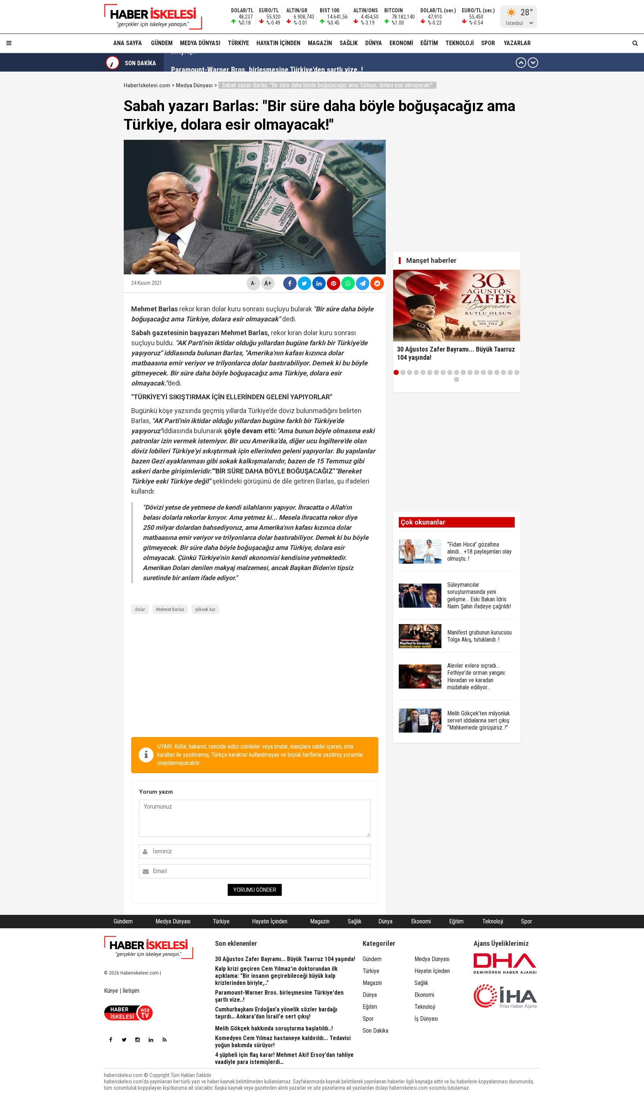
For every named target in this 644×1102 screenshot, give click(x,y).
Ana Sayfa (127, 43)
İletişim (131, 990)
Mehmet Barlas (170, 609)
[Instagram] (137, 1039)
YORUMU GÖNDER (254, 890)
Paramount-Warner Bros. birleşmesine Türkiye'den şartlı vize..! (267, 62)
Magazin (320, 43)
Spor (488, 43)
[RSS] (164, 1039)
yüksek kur (205, 609)
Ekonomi (401, 43)
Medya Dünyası (200, 43)
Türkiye (238, 43)
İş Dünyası (426, 1018)
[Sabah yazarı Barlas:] (148, 17)
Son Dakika (375, 1030)
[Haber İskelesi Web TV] (128, 1018)
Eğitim (429, 43)
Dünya (373, 43)
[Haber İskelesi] (148, 948)
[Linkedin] (151, 1039)
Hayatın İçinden (278, 43)
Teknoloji (459, 43)
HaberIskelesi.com (147, 85)
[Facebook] (110, 1039)
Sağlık (349, 43)
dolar (140, 609)
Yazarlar (517, 43)
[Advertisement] (88, 191)
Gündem (162, 43)
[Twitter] (124, 1039)
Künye (111, 990)
